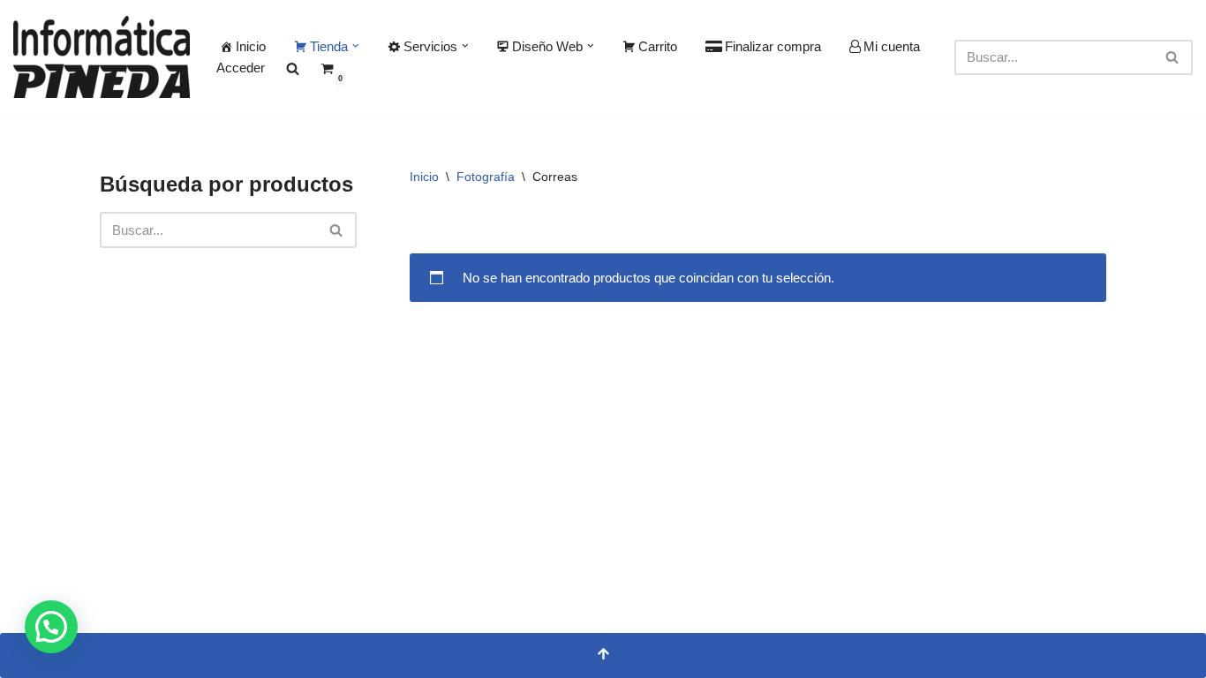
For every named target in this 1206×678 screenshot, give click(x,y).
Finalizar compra (773, 46)
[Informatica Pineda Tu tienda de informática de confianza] (101, 57)
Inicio (251, 46)
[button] (355, 45)
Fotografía (485, 177)
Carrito (657, 46)
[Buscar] (1173, 57)
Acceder (240, 67)
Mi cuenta (891, 46)
